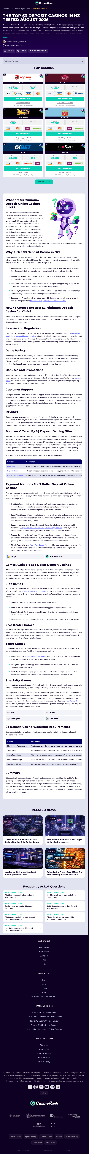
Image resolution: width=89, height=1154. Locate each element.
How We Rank (44, 1057)
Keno (44, 984)
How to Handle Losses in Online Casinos (44, 1029)
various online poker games (35, 656)
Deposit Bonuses (13, 471)
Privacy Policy (44, 1061)
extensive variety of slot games (34, 591)
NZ (43, 1093)
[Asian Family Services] (39, 1125)
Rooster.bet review (23, 103)
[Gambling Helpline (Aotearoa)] (74, 1115)
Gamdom (44, 956)
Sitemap (69, 1151)
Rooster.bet (44, 947)
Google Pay (43, 545)
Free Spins (11, 466)
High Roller (44, 951)
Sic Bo (44, 988)
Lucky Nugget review (23, 137)
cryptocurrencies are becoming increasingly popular (41, 528)
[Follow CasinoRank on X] (41, 1087)
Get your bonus (23, 99)
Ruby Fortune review (65, 103)
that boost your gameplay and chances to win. (48, 301)
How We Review (44, 1053)
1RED (44, 960)
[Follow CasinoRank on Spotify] (52, 1087)
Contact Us (44, 1049)
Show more (42, 182)
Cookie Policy (47, 1151)
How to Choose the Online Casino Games (44, 1016)
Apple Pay (34, 545)
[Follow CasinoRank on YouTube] (46, 1087)
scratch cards (72, 701)
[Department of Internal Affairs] (14, 1115)
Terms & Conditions (23, 1151)
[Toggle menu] (4, 3)
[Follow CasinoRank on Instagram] (35, 1087)
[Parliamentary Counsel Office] (35, 1115)
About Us (44, 1045)
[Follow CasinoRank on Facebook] (30, 1087)
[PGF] (57, 1115)
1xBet (44, 964)
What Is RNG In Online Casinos (44, 1025)
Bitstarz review (65, 172)
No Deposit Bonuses (15, 475)
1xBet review (23, 172)
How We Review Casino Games (44, 996)
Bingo (44, 980)
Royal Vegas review (65, 137)
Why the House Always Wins (44, 1012)
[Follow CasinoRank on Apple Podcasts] (58, 1087)
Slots (44, 992)
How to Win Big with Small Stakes (44, 1021)
